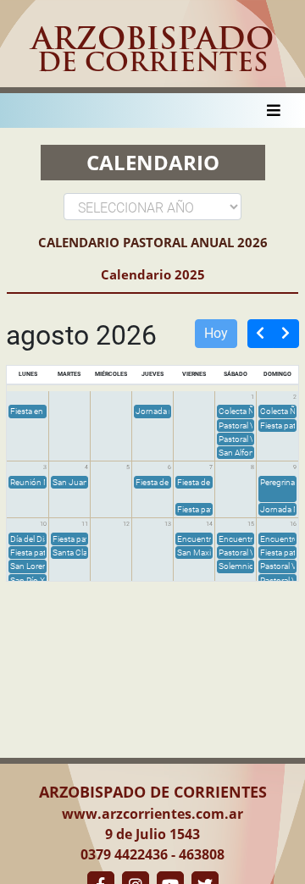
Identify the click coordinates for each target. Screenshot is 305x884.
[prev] (260, 333)
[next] (286, 333)
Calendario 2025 (153, 274)
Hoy (216, 333)
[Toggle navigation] (273, 110)
